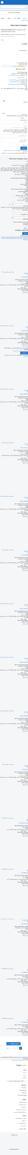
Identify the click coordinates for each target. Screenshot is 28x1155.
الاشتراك (24, 353)
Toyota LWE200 (24, 501)
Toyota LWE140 (24, 394)
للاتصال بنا (24, 1077)
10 (7, 1048)
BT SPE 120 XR (23, 823)
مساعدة (24, 1075)
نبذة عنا (24, 1072)
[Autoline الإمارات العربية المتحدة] (18, 2)
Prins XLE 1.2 (24, 447)
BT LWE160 (25, 277)
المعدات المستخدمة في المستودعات (19, 1060)
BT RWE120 (24, 873)
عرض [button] (17, 75)
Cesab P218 (24, 330)
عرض (25, 227)
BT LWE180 (25, 555)
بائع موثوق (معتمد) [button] (23, 50)
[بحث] (2, 6)
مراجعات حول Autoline (21, 1109)
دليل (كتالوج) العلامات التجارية (20, 1112)
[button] (2, 2)
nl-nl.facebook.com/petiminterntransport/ (17, 84)
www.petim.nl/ (24, 83)
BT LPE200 (25, 769)
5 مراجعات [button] (15, 66)
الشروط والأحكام (22, 1102)
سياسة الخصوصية (11, 150)
